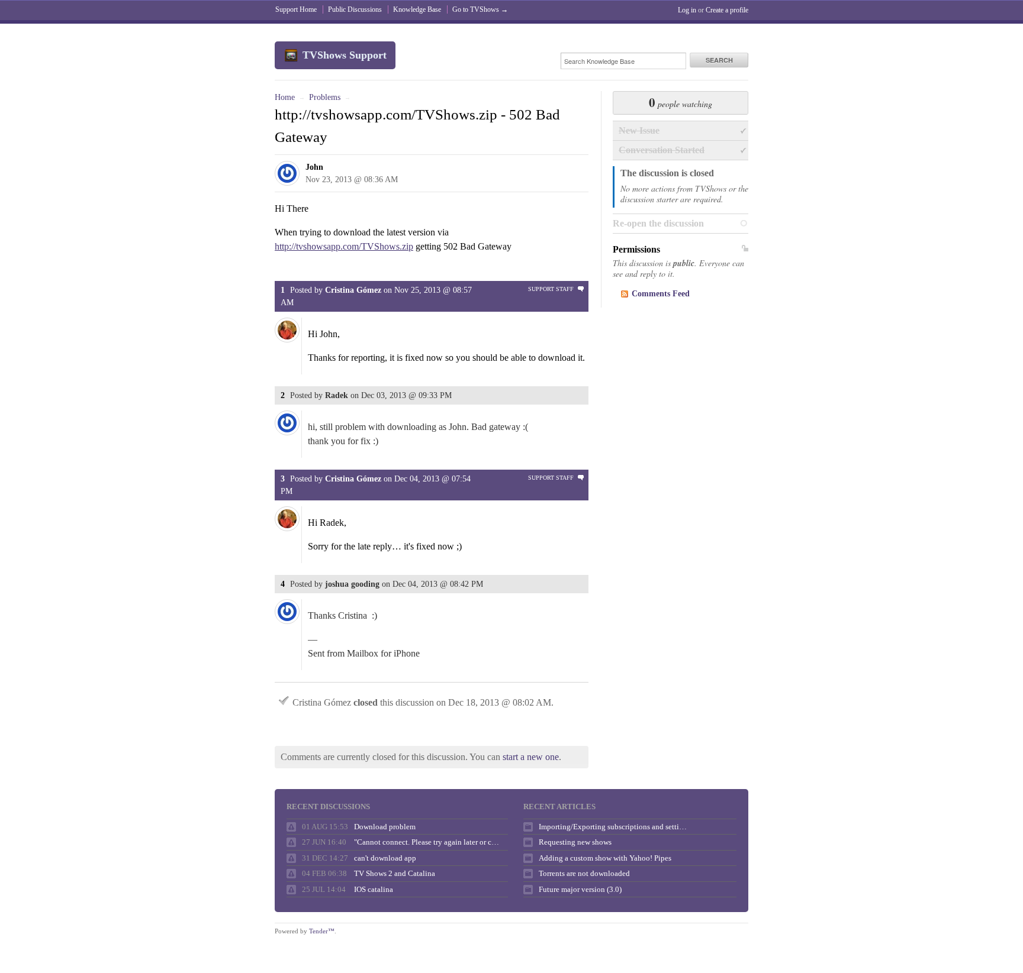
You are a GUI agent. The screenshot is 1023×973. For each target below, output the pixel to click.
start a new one (531, 757)
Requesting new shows (575, 842)
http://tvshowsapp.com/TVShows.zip (344, 246)
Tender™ (321, 931)
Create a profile (727, 10)
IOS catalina (373, 889)
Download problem (385, 826)
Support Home (296, 9)
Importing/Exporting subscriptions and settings (613, 826)
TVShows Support (345, 55)
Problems (324, 97)
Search (719, 60)
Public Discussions (355, 9)
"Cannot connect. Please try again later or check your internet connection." (428, 842)
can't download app (385, 858)
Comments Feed (661, 293)
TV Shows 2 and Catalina (394, 873)
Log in (687, 10)
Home (285, 97)
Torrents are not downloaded (584, 873)
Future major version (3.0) (580, 889)
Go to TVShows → (480, 9)
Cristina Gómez (353, 290)
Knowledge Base (417, 9)
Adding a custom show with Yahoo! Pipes (605, 858)
